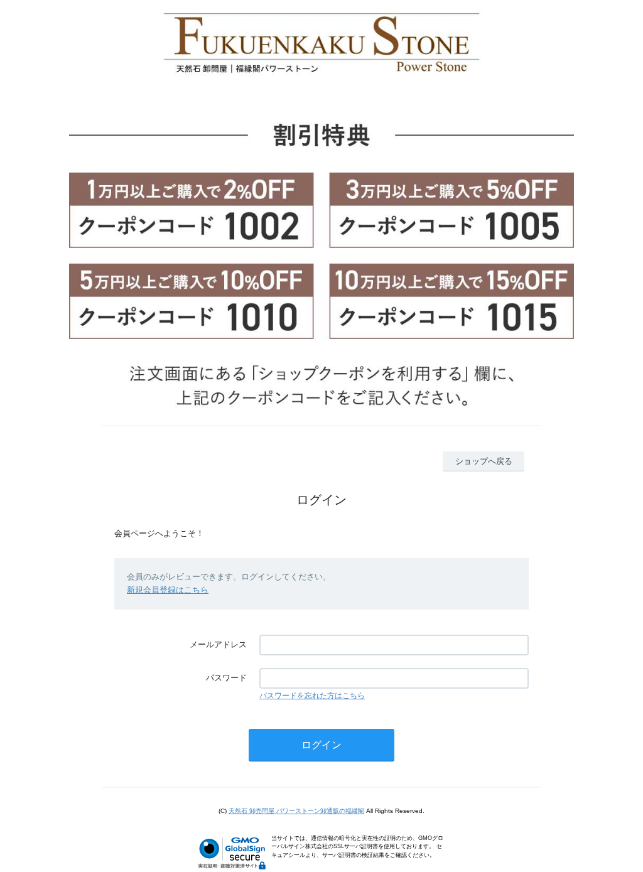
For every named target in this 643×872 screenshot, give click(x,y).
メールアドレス (218, 644)
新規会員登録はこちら (167, 590)
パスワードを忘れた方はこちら (312, 695)
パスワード (226, 677)
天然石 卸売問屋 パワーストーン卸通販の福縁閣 (296, 810)
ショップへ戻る (483, 461)
